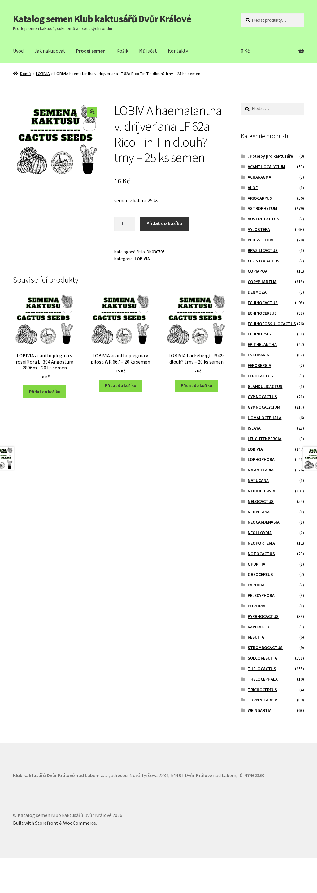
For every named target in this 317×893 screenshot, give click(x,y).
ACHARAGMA (259, 177)
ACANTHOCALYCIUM (266, 166)
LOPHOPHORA (261, 459)
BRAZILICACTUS (263, 250)
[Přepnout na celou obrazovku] (37, 864)
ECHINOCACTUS (263, 302)
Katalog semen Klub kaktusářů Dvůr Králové (102, 19)
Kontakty (178, 51)
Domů (25, 73)
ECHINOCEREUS (262, 313)
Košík (122, 51)
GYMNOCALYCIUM (264, 407)
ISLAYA (254, 428)
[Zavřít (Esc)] (7, 864)
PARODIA (256, 585)
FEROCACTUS (260, 376)
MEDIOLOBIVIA (261, 491)
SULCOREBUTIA (262, 658)
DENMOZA (257, 292)
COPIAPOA (257, 271)
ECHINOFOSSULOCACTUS (272, 323)
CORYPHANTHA (262, 281)
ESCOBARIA (258, 355)
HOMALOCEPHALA (264, 417)
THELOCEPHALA (263, 679)
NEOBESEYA (259, 512)
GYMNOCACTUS (262, 396)
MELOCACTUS (261, 501)
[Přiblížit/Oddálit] (52, 864)
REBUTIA (256, 637)
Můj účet (148, 51)
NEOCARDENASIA (264, 522)
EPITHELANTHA (262, 344)
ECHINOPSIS (259, 334)
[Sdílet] (22, 864)
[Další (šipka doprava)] (22, 873)
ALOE (253, 187)
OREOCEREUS (260, 574)
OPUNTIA (256, 564)
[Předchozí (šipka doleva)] (7, 873)
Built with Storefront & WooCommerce (54, 823)
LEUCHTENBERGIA (264, 438)
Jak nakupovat (49, 51)
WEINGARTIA (259, 710)
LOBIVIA (43, 73)
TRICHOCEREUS (262, 689)
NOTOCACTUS (261, 553)
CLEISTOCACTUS (264, 261)
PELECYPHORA (261, 595)
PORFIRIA (256, 606)
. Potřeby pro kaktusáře (270, 156)
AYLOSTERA (259, 229)
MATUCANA (258, 480)
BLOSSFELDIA (260, 240)
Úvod (18, 51)
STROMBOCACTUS (265, 647)
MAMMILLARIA (261, 470)
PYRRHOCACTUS (263, 616)
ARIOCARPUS (260, 198)
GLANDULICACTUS (265, 386)
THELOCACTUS (262, 668)
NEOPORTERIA (261, 543)
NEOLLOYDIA (260, 532)
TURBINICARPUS (263, 700)
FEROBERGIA (259, 365)
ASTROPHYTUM (262, 208)
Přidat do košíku (164, 223)
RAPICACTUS (260, 627)
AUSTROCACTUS (263, 219)
